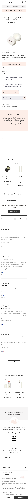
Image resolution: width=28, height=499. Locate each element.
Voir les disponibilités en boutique (15, 67)
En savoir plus (9, 320)
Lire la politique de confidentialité (9, 492)
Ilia (14, 15)
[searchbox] (7, 219)
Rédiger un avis (14, 211)
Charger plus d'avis (14, 361)
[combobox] (21, 223)
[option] (14, 64)
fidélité (12, 52)
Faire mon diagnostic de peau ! (11, 92)
